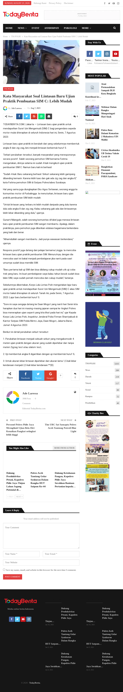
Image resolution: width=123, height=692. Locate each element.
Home (9, 28)
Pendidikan (90, 403)
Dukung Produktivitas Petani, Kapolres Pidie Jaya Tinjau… (61, 614)
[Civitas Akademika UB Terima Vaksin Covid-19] (92, 154)
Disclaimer (68, 3)
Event (35, 28)
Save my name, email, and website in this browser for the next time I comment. (41, 570)
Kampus (88, 396)
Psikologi (70, 28)
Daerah (88, 376)
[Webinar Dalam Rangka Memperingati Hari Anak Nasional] (92, 111)
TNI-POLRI (8, 89)
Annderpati (51, 28)
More (85, 28)
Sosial (88, 390)
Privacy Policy (55, 3)
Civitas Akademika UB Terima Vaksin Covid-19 (110, 153)
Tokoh (88, 383)
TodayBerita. (35, 683)
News (21, 28)
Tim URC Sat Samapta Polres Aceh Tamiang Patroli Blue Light (60, 428)
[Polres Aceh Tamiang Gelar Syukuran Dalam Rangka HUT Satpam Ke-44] (41, 462)
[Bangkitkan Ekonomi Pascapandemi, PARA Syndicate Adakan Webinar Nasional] (92, 170)
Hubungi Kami (40, 3)
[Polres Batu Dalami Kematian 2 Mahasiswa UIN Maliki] (92, 134)
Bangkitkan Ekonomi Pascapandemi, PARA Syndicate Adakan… (101, 173)
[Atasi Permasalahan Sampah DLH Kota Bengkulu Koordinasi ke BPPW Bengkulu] (92, 88)
